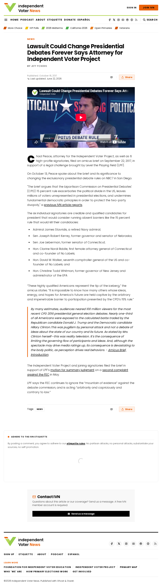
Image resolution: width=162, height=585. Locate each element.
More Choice (15, 28)
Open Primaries (103, 28)
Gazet (70, 580)
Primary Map (128, 567)
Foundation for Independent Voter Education (37, 567)
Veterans (124, 28)
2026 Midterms (54, 28)
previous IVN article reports (63, 205)
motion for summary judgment (72, 370)
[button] (9, 554)
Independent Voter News (25, 580)
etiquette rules (76, 443)
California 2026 (78, 28)
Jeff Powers (39, 66)
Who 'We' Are (13, 571)
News (31, 39)
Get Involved (82, 571)
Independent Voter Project (95, 567)
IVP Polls (34, 28)
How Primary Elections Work (47, 571)
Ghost (60, 580)
